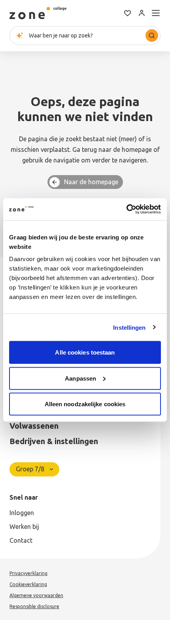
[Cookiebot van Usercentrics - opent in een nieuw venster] (126, 209)
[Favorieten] (127, 13)
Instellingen (129, 327)
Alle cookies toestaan (85, 352)
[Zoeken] (151, 35)
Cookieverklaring (28, 584)
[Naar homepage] (37, 13)
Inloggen (21, 512)
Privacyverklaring (28, 573)
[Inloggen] (141, 13)
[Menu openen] (156, 13)
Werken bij (24, 526)
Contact (20, 540)
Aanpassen (80, 378)
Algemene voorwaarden (36, 595)
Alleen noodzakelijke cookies (85, 404)
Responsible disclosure (34, 606)
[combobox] (85, 35)
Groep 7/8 (30, 468)
